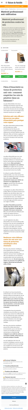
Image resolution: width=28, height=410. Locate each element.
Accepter (14, 397)
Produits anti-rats (12, 9)
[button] (26, 383)
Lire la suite (7, 76)
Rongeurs (6, 9)
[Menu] (3, 3)
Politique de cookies (8, 408)
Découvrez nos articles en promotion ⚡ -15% (14, 6)
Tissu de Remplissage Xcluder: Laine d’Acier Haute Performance (20, 67)
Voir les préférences (14, 405)
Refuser (14, 401)
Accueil (2, 9)
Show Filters (5, 47)
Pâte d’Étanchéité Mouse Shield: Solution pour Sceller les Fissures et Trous (7, 68)
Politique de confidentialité (18, 408)
